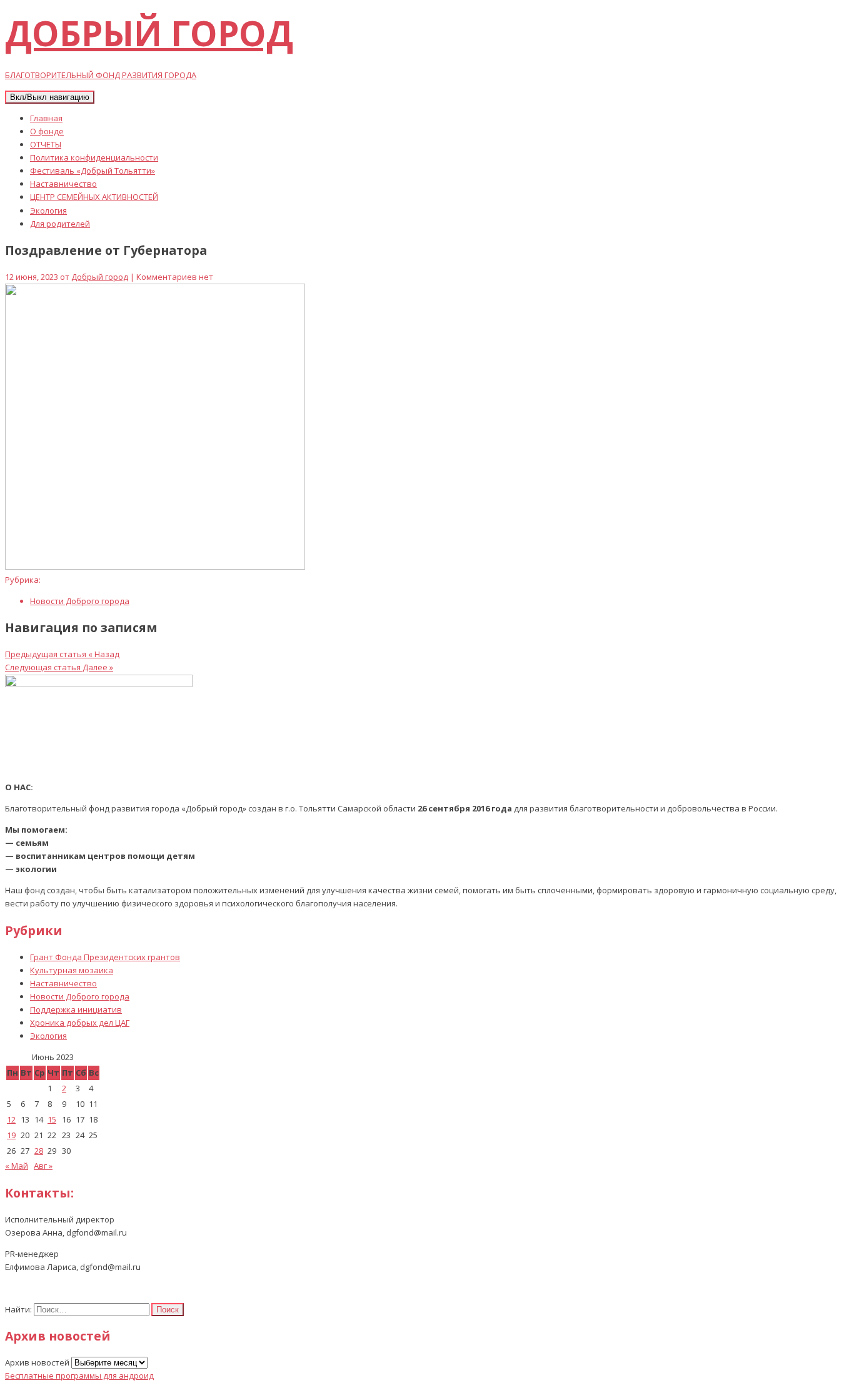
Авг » (43, 1165)
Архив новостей (37, 1362)
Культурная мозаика (71, 970)
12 (11, 1119)
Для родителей (60, 223)
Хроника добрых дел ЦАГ (79, 1022)
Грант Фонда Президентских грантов (105, 957)
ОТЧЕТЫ (45, 144)
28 (38, 1150)
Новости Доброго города (79, 601)
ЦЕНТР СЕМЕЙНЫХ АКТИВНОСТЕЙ (94, 196)
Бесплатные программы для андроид (79, 1375)
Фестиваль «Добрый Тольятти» (92, 170)
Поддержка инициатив (76, 1009)
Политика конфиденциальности (94, 157)
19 (11, 1135)
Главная (46, 118)
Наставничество (63, 183)
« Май (16, 1165)
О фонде (47, 131)
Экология (48, 210)
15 (52, 1119)
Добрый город (99, 276)
